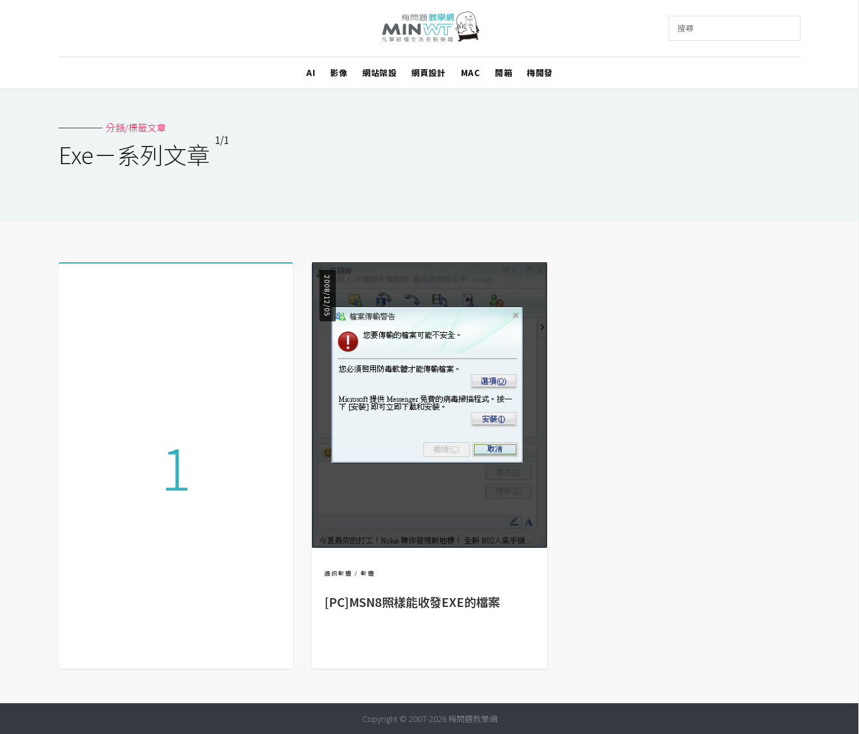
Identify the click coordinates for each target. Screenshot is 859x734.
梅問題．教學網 (430, 28)
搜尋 (685, 28)
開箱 (503, 73)
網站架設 (379, 73)
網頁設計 (428, 73)
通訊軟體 (338, 573)
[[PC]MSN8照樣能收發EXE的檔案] (429, 543)
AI (310, 73)
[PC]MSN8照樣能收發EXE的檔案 (412, 602)
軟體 (368, 573)
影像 (338, 73)
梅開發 (540, 73)
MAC (470, 73)
